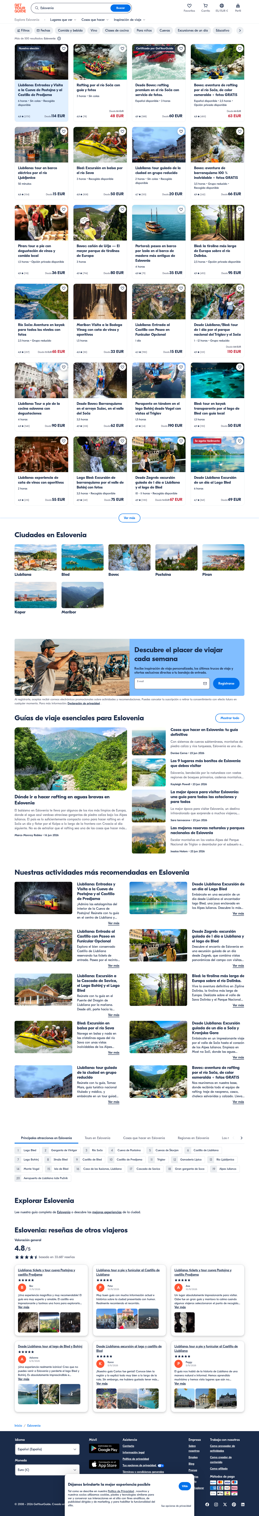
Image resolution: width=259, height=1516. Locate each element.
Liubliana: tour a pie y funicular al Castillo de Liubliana (128, 1272)
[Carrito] (205, 5)
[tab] (46, 1138)
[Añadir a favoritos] (63, 48)
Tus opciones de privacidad (140, 1465)
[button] (41, 83)
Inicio (18, 1425)
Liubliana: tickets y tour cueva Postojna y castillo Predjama (46, 1272)
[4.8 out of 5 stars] (27, 1257)
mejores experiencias (107, 1212)
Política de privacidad (136, 1459)
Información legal (133, 1452)
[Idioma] (222, 5)
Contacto (128, 1446)
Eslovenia (63, 1212)
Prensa (193, 1470)
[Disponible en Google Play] (104, 1449)
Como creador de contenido (221, 1460)
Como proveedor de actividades (222, 1448)
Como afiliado (219, 1468)
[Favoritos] (189, 5)
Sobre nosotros (194, 1448)
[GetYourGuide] (20, 8)
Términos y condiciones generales (143, 1472)
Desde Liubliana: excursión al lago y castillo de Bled (129, 1349)
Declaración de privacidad (84, 703)
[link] (41, 83)
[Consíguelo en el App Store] (104, 1465)
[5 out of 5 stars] (51, 1280)
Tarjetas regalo (193, 1479)
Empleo (193, 1457)
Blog (191, 1463)
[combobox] (70, 8)
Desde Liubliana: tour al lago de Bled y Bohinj (50, 1346)
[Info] (59, 38)
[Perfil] (238, 5)
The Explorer (196, 1488)
